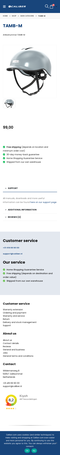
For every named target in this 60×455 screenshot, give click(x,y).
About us (7, 340)
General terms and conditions (18, 356)
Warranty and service (14, 315)
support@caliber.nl (12, 253)
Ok (27, 451)
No (34, 451)
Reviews (7, 346)
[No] (56, 443)
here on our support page (43, 202)
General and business (14, 349)
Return (6, 319)
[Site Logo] (17, 6)
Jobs (5, 352)
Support (7, 325)
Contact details (11, 343)
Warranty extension (13, 309)
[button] (5, 6)
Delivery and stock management (20, 322)
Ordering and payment (14, 312)
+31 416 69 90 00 (11, 247)
